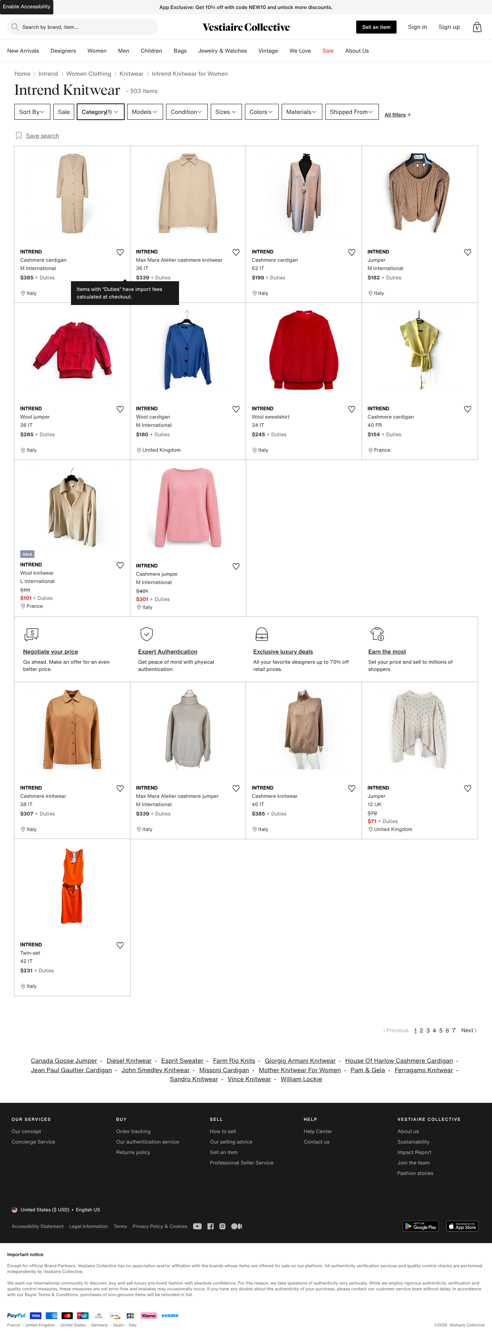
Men (123, 51)
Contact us (317, 1142)
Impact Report (414, 1152)
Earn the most (387, 651)
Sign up (449, 27)
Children (151, 51)
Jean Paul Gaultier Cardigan (71, 1070)
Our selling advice (231, 1142)
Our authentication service (147, 1142)
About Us (357, 51)
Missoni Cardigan (224, 1070)
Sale (328, 51)
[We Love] (317, 51)
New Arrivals (23, 51)
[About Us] (374, 51)
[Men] (135, 51)
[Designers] (82, 51)
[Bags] (192, 51)
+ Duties (45, 277)
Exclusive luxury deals (283, 651)
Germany (99, 1325)
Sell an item (376, 27)
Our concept (26, 1131)
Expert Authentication (168, 651)
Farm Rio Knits (234, 1060)
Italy (133, 1325)
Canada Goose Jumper (64, 1060)
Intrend (48, 73)
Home (22, 73)
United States (73, 1325)
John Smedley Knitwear (156, 1070)
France (13, 1325)
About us (408, 1131)
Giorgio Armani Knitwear (300, 1060)
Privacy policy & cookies (160, 1226)
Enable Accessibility (26, 6)
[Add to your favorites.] (120, 252)
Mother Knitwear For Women (300, 1070)
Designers (63, 51)
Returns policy (133, 1152)
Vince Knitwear (249, 1079)
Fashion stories (415, 1173)
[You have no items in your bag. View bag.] (477, 27)
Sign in (417, 27)
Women (97, 51)
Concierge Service (33, 1142)
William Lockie (301, 1079)
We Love (300, 51)
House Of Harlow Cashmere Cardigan (399, 1060)
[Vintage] (284, 51)
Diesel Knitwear (129, 1060)
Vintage (268, 51)
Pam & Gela (367, 1070)
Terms (120, 1226)
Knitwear (132, 73)
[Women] (112, 51)
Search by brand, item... (50, 27)
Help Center (318, 1131)
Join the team (414, 1163)
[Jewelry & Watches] (252, 51)
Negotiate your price (50, 651)
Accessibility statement (37, 1226)
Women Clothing (88, 73)
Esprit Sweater (182, 1060)
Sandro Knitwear (194, 1079)
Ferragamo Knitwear (424, 1070)
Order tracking (133, 1131)
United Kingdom (40, 1325)
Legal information (88, 1226)
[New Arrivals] (45, 51)
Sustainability (414, 1142)
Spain (118, 1325)
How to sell (223, 1131)
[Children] (168, 51)
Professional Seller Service (241, 1163)
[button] (477, 27)
